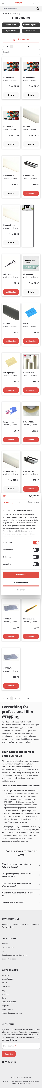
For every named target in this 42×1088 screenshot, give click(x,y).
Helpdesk (5, 1005)
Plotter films (11, 25)
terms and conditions (15, 1035)
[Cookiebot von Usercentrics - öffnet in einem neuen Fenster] (29, 496)
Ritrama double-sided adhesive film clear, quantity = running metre (29, 127)
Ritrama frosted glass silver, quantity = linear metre (9, 225)
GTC (3, 951)
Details (11, 95)
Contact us (6, 986)
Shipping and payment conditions (15, 955)
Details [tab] (20, 502)
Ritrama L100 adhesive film (8, 127)
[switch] (36, 550)
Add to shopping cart (32, 193)
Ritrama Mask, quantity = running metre (29, 274)
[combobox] (17, 8)
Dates (4, 998)
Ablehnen (21, 590)
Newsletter (6, 994)
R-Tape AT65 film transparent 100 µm (29, 422)
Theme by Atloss (26, 1077)
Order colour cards (9, 1002)
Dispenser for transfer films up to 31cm (28, 471)
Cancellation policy (9, 959)
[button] (21, 865)
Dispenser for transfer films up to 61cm (28, 176)
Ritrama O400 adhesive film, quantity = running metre (9, 77)
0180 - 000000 (30, 924)
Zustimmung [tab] (8, 502)
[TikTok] (12, 1061)
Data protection (8, 947)
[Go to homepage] (18, 2)
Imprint (5, 944)
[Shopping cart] (39, 3)
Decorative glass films (31, 25)
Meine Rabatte (7, 979)
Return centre (7, 1009)
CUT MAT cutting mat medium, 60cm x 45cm (9, 668)
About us (5, 975)
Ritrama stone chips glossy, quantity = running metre (9, 471)
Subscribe (9, 1054)
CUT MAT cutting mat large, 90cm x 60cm (8, 619)
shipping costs (21, 1081)
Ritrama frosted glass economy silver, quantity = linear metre (9, 176)
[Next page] (24, 46)
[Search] (38, 8)
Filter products (22, 39)
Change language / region (12, 1013)
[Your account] (34, 3)
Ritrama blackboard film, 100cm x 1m (8, 323)
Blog (3, 990)
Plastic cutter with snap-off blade (28, 619)
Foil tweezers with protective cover (9, 274)
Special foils (11, 31)
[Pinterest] (15, 1061)
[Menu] (3, 3)
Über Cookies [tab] (33, 502)
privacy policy (33, 1035)
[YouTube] (6, 1061)
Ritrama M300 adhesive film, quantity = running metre (29, 77)
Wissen (4, 983)
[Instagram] (9, 1061)
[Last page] (28, 46)
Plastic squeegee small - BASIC (29, 323)
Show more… (31, 31)
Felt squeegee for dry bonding (9, 373)
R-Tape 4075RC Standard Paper (29, 373)
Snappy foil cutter (7, 422)
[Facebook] (3, 1061)
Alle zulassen (21, 575)
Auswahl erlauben (21, 582)
